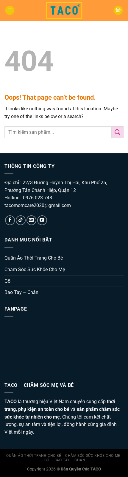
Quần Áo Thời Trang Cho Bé (33, 258)
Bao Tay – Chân (21, 292)
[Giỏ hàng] (118, 10)
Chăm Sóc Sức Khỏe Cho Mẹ (34, 269)
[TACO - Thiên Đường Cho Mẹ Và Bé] (64, 10)
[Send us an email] (31, 220)
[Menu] (10, 10)
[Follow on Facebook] (10, 220)
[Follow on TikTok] (21, 220)
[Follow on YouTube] (42, 220)
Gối (8, 281)
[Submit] (118, 132)
